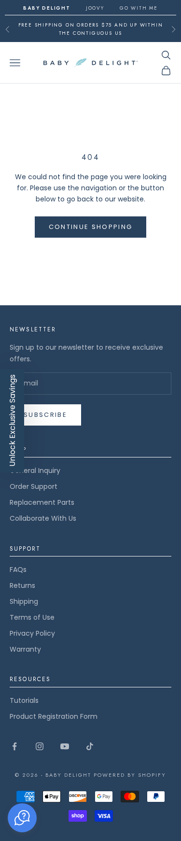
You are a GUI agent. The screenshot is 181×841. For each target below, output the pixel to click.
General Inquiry (35, 470)
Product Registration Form (53, 716)
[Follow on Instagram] (39, 746)
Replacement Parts (42, 502)
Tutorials (24, 700)
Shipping (24, 601)
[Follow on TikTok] (90, 746)
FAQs (18, 569)
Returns (22, 585)
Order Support (33, 486)
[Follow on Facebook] (14, 746)
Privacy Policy (32, 633)
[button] (22, 818)
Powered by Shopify (130, 775)
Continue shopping (91, 226)
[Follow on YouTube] (65, 746)
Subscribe (45, 414)
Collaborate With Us (43, 518)
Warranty (25, 649)
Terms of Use (32, 617)
